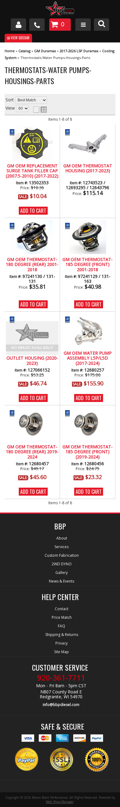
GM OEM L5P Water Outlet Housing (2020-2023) (32, 358)
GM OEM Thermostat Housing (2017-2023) (87, 168)
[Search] (101, 24)
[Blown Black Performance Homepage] (60, 10)
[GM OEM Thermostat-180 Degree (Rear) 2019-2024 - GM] (15, 413)
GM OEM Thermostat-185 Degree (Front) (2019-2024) (87, 452)
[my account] (18, 24)
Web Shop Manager (60, 802)
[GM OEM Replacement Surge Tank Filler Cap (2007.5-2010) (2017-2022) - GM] (15, 132)
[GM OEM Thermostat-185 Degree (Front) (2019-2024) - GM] (70, 413)
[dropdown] (83, 24)
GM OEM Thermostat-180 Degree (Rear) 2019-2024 (32, 452)
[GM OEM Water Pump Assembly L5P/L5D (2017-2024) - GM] (70, 319)
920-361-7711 (61, 677)
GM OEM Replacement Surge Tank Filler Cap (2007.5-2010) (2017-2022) (32, 171)
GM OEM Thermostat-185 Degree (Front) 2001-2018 (87, 264)
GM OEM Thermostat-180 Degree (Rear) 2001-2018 (32, 264)
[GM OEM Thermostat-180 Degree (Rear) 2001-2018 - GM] (15, 225)
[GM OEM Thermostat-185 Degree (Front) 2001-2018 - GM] (70, 225)
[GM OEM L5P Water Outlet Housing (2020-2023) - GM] (15, 319)
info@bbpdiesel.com (61, 704)
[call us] (37, 24)
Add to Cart (33, 210)
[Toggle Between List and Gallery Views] (40, 110)
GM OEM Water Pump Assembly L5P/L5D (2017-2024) (88, 358)
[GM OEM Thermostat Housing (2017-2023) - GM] (70, 132)
